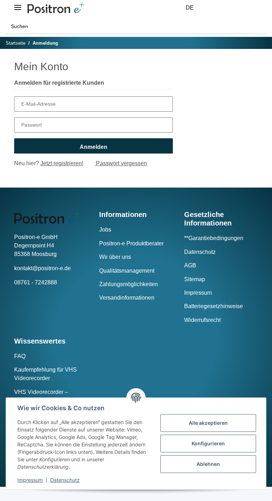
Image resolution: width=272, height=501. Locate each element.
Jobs (105, 230)
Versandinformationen (126, 298)
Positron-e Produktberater (131, 243)
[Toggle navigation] (17, 4)
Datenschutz (200, 252)
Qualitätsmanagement (126, 271)
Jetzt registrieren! (61, 163)
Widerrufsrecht (202, 320)
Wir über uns (115, 257)
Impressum (198, 293)
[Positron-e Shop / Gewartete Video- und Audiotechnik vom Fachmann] (55, 8)
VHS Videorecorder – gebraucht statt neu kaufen (47, 396)
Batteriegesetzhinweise (213, 306)
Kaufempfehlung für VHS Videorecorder (45, 374)
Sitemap (194, 279)
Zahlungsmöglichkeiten (128, 284)
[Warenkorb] (247, 8)
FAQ (20, 356)
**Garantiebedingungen (213, 238)
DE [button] (190, 8)
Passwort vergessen (121, 163)
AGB (190, 265)
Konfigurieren (208, 443)
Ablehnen (208, 464)
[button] (213, 8)
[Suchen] (258, 26)
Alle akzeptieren (208, 423)
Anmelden (93, 147)
